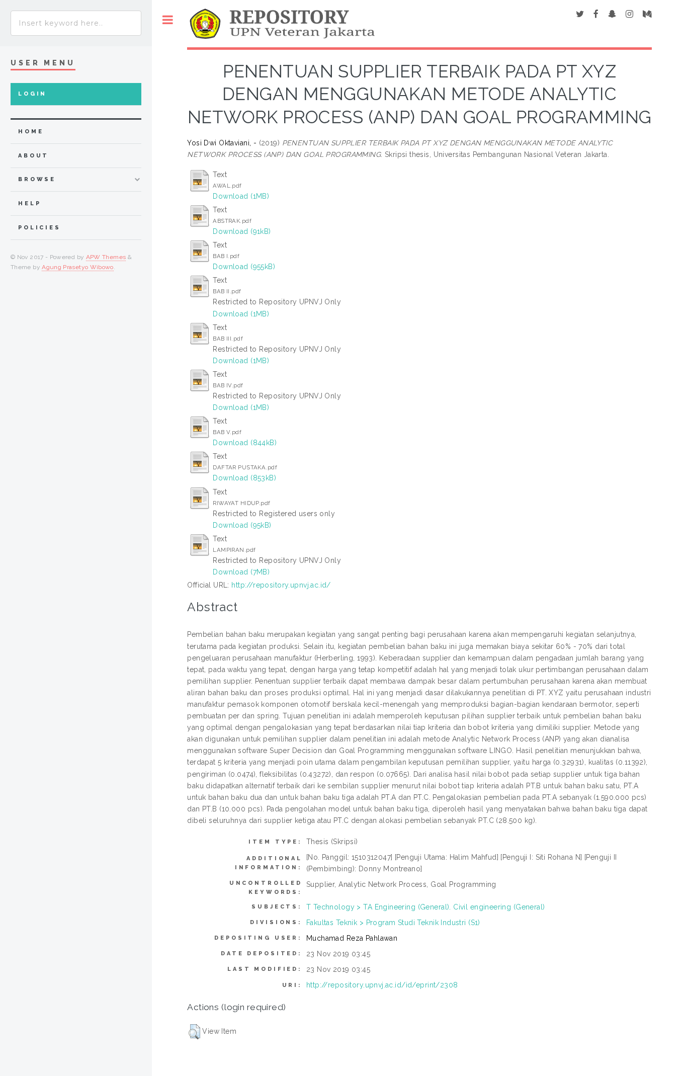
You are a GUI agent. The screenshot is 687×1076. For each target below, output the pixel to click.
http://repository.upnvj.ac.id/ (281, 585)
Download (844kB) (245, 443)
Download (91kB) (242, 231)
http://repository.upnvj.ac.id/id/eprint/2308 (382, 985)
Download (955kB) (244, 267)
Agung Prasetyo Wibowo (78, 267)
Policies (39, 227)
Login (32, 94)
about (33, 155)
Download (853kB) (244, 478)
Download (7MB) (241, 572)
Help (29, 203)
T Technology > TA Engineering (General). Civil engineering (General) (425, 907)
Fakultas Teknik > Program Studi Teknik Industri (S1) (393, 923)
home (30, 131)
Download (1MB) (241, 196)
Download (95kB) (242, 525)
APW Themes (106, 257)
